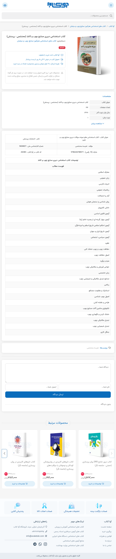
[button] (111, 453)
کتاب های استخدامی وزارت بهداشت (70, 545)
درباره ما (108, 540)
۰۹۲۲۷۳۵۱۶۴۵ (38, 531)
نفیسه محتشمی (93, 347)
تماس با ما (107, 545)
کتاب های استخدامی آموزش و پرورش (69, 527)
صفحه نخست (106, 527)
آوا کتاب (111, 26)
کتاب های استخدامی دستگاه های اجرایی (68, 536)
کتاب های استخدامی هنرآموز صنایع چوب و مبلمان (88, 26)
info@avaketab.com (35, 536)
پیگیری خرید (106, 531)
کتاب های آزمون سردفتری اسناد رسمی (69, 531)
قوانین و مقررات (105, 536)
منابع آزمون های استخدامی (73, 540)
